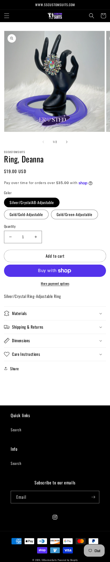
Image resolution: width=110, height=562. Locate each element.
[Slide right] (67, 142)
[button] (7, 16)
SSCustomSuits (49, 559)
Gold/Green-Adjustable (74, 214)
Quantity (9, 226)
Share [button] (14, 368)
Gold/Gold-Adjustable (26, 214)
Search (16, 429)
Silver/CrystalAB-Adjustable (32, 202)
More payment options (55, 283)
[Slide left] (43, 142)
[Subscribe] (93, 497)
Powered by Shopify (68, 559)
